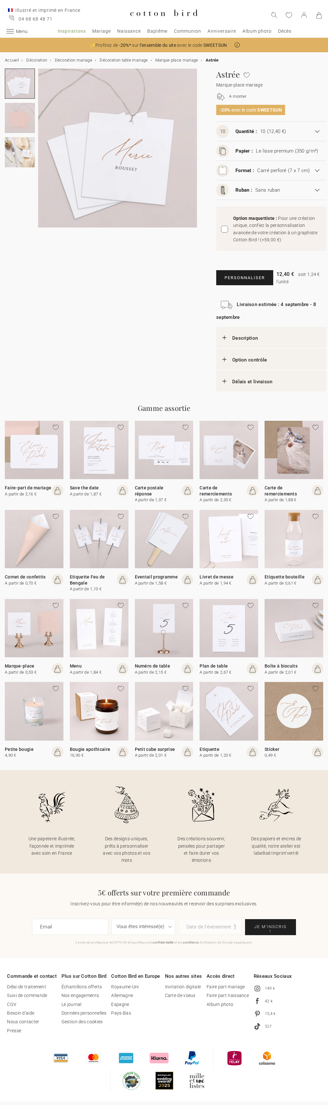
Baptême (157, 31)
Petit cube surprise (155, 749)
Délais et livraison (252, 382)
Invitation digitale (183, 986)
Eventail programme (156, 576)
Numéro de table (152, 666)
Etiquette (209, 749)
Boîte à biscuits (281, 666)
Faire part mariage (226, 986)
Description (245, 338)
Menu (76, 666)
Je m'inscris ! (270, 929)
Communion (187, 31)
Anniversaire (222, 31)
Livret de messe (217, 576)
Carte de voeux (180, 995)
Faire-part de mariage (28, 487)
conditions (191, 942)
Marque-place (20, 666)
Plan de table (214, 666)
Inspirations (72, 31)
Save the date (84, 487)
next (42, 152)
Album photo (257, 31)
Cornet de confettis (25, 576)
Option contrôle (249, 360)
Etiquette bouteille (285, 576)
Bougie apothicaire (90, 749)
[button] (237, 45)
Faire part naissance (228, 995)
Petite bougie (19, 749)
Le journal (72, 1004)
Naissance (129, 31)
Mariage (101, 31)
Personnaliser (245, 277)
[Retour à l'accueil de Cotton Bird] (164, 21)
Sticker (272, 749)
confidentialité (163, 942)
